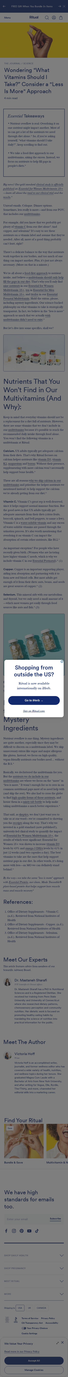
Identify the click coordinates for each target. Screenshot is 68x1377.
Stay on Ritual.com (34, 711)
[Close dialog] (62, 662)
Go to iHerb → (34, 700)
